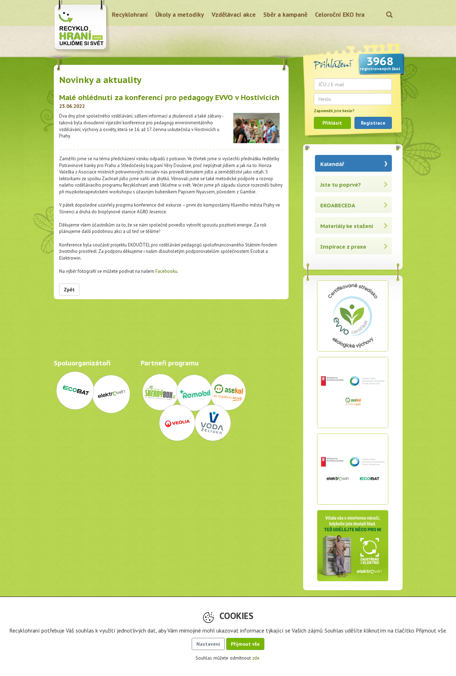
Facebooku (166, 271)
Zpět (69, 289)
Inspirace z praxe (343, 246)
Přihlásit (332, 123)
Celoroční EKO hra (339, 14)
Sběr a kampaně (285, 14)
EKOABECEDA (337, 205)
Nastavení (208, 644)
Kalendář (332, 164)
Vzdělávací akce (234, 14)
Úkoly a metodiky (179, 14)
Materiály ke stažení (346, 226)
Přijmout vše (245, 644)
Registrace (373, 123)
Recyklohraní (130, 14)
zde (255, 658)
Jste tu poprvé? (340, 184)
